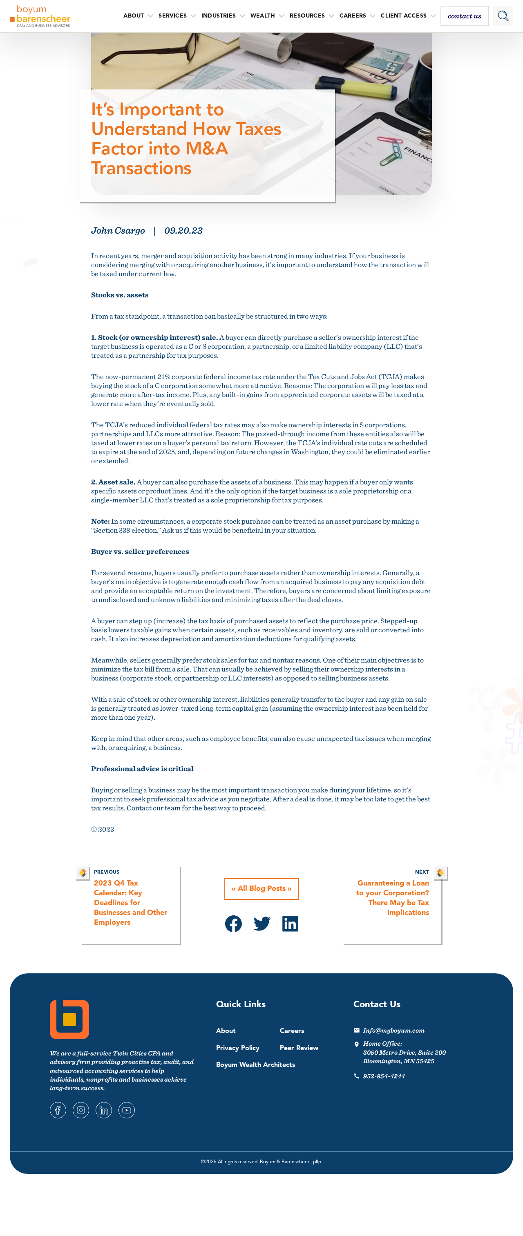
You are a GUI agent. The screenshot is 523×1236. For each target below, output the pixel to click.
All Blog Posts (262, 888)
